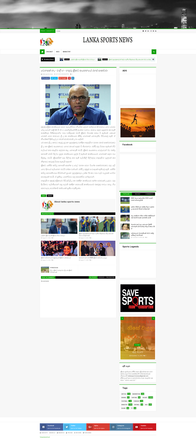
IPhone (70, 432)
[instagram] (151, 31)
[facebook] (143, 31)
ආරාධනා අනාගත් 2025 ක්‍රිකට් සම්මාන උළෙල (93, 258)
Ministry (67, 52)
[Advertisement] (61, 14)
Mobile (52, 432)
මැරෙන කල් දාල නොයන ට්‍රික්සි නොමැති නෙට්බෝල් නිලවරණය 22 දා (143, 226)
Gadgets (44, 432)
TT (132, 408)
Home (58, 31)
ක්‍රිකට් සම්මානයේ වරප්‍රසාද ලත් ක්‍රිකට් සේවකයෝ (56, 258)
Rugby (123, 408)
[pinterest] (153, 31)
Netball (136, 404)
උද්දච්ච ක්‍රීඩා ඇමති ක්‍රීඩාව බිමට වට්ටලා (67, 59)
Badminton (136, 394)
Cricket (49, 52)
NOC (58, 52)
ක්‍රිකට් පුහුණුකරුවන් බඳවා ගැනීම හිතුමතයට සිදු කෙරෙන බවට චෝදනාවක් (115, 59)
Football (124, 401)
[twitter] (146, 31)
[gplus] (148, 31)
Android (61, 432)
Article (123, 394)
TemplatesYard (45, 437)
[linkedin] (155, 31)
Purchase (87, 432)
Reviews (78, 432)
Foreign (137, 345)
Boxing (123, 397)
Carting (134, 397)
